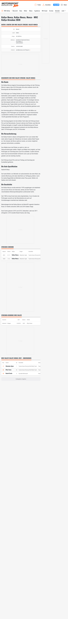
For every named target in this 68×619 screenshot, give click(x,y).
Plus (55, 5)
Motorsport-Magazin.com (10, 4)
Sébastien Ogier (10, 366)
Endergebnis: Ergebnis (21, 379)
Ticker (39, 5)
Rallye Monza (15, 255)
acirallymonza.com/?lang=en (22, 50)
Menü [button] (65, 5)
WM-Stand (44, 11)
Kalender (57, 11)
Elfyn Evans (29, 323)
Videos (31, 11)
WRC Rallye (7, 11)
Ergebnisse (37, 11)
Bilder (25, 11)
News (20, 11)
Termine (51, 11)
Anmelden (48, 5)
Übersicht (15, 11)
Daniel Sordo (9, 373)
